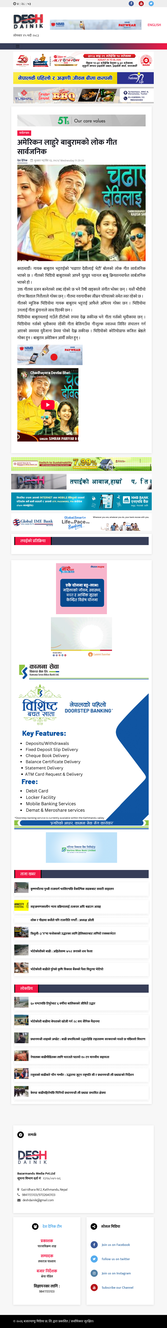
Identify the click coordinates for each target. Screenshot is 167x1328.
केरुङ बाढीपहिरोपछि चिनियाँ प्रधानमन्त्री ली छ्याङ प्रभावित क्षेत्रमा (68, 1093)
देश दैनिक (22, 160)
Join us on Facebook (116, 1245)
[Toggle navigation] (17, 46)
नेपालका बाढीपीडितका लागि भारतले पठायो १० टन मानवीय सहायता (70, 1057)
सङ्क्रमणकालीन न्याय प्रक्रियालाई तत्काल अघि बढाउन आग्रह (66, 906)
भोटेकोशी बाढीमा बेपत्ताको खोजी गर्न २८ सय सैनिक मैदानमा (65, 1021)
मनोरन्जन (24, 133)
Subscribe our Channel (117, 1287)
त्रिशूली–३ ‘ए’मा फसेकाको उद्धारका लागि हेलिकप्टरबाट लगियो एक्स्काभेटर (73, 933)
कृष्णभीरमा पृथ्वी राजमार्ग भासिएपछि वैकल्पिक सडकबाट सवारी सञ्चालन (72, 889)
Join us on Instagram (116, 1273)
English (154, 25)
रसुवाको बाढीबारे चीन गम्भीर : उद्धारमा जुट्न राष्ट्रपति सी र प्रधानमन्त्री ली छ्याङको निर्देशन (82, 1075)
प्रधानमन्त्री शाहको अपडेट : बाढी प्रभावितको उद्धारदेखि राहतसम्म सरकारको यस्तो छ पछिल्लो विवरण (88, 1039)
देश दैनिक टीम (52, 1227)
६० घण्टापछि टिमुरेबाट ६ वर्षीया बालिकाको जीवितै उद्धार (63, 1003)
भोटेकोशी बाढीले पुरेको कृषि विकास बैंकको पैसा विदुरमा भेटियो (67, 969)
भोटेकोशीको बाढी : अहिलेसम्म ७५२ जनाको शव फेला (61, 951)
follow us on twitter (116, 1259)
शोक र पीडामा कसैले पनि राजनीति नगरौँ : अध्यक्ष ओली (62, 920)
